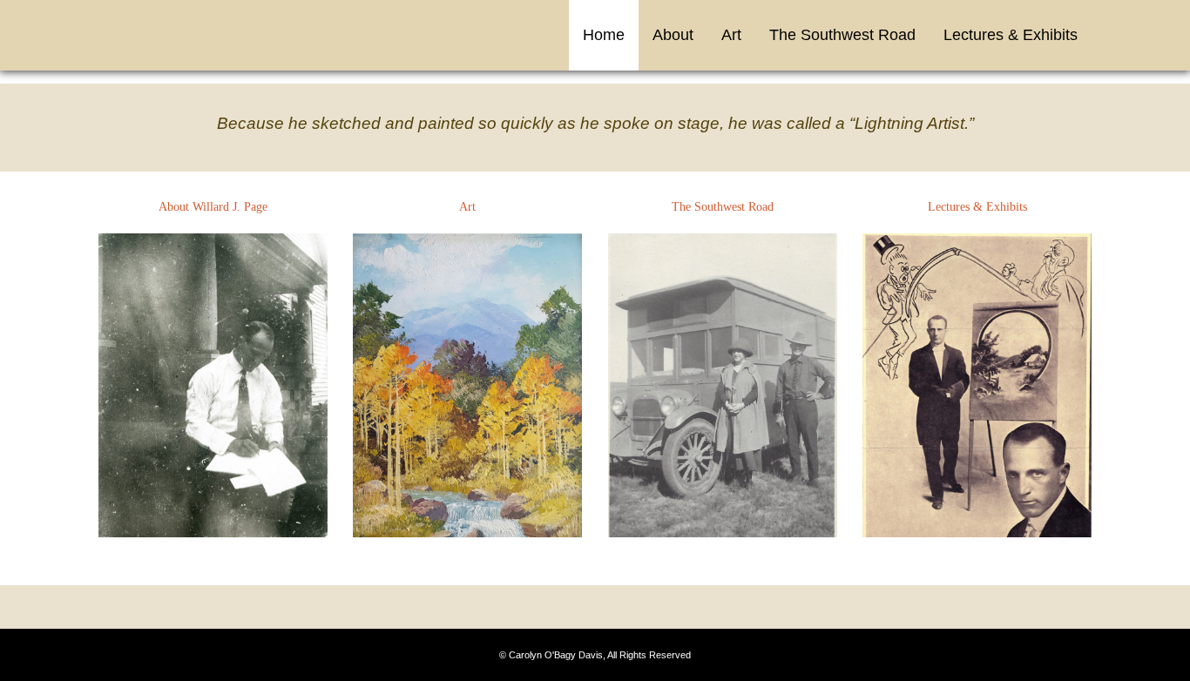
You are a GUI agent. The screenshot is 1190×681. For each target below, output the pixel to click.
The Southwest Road (842, 35)
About (672, 35)
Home (604, 35)
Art (731, 35)
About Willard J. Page (213, 206)
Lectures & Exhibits (1010, 35)
